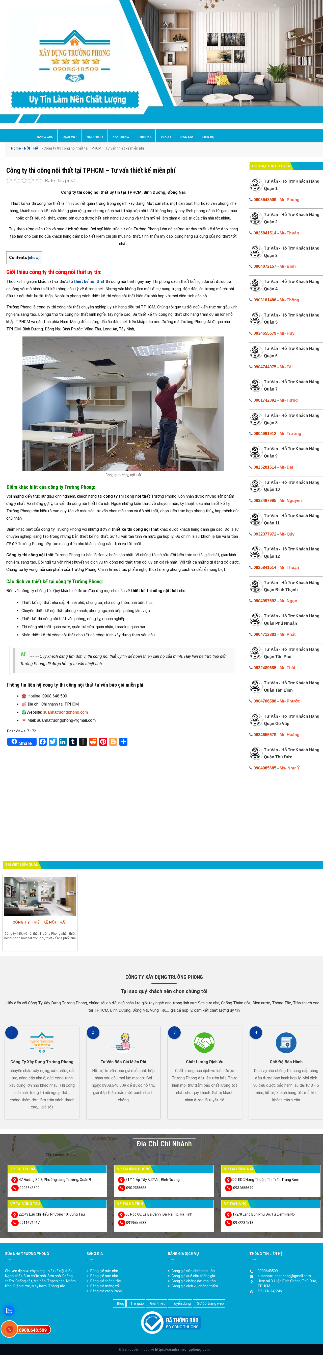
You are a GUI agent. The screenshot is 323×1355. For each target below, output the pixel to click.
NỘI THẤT (95, 137)
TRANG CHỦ (44, 137)
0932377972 (265, 534)
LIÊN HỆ (208, 137)
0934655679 (265, 333)
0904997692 (265, 601)
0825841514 (265, 233)
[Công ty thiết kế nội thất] (40, 896)
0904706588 (265, 701)
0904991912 (265, 433)
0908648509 (265, 200)
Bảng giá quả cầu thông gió (193, 1276)
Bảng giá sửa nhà (104, 1271)
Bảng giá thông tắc (105, 1281)
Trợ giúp (137, 1303)
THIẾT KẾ (145, 137)
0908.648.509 (33, 1330)
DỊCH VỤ (70, 137)
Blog (120, 1303)
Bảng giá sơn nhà (104, 1276)
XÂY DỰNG (121, 137)
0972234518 (243, 1223)
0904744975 (265, 367)
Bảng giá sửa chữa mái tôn (193, 1271)
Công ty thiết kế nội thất (40, 922)
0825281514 (265, 467)
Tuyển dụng (181, 1303)
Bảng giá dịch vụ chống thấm (195, 1286)
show (33, 258)
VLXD (166, 137)
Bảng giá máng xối (105, 1286)
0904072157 (265, 266)
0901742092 (265, 400)
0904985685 (265, 768)
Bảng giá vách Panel (106, 1291)
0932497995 (265, 500)
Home (16, 148)
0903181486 (265, 300)
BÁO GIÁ (186, 137)
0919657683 (136, 1223)
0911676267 (29, 1223)
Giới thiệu (158, 1303)
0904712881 (265, 634)
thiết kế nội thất (89, 281)
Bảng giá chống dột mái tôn (194, 1281)
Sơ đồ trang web (210, 1303)
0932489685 (265, 668)
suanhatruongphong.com (65, 712)
